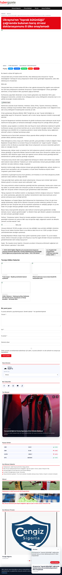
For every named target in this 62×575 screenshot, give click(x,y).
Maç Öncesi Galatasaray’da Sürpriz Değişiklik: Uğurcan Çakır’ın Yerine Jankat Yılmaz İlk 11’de (26, 468)
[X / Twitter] (8, 386)
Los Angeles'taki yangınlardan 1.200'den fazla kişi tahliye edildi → (52, 252)
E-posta (4, 336)
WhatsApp (24, 68)
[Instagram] (13, 386)
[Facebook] (4, 386)
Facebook (17, 68)
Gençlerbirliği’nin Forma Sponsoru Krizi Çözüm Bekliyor (17, 470)
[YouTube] (18, 386)
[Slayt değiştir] (28, 560)
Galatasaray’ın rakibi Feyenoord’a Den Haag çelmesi (16, 467)
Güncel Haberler (16, 8)
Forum (36, 8)
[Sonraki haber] (57, 396)
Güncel (9, 13)
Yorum (3, 314)
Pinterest (36, 68)
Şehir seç (7, 371)
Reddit (30, 68)
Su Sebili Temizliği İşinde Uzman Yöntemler (14, 472)
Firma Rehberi (28, 8)
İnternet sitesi (5, 342)
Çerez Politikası (46, 8)
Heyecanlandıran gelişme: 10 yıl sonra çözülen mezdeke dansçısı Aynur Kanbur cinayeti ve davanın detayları (30, 474)
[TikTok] (22, 386)
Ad (2, 329)
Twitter (10, 68)
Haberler (3, 13)
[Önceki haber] (53, 396)
